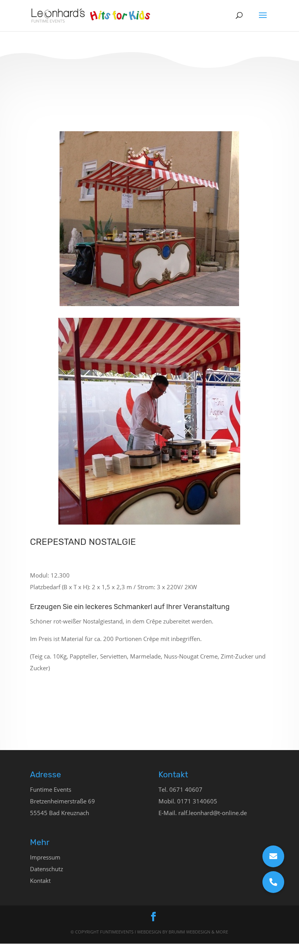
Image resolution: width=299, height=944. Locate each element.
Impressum (45, 857)
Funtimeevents (117, 932)
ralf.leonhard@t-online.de (212, 813)
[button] (273, 882)
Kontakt (40, 880)
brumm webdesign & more (198, 932)
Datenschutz (46, 869)
